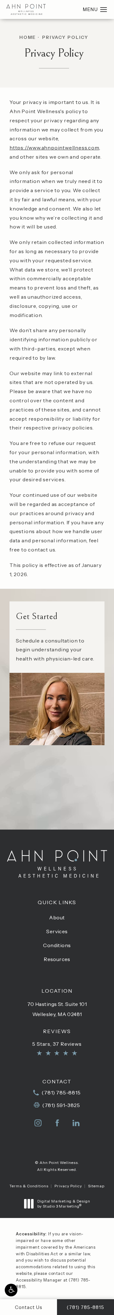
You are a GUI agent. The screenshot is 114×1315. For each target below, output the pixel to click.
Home (27, 37)
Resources (57, 959)
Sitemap (96, 1186)
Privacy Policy (65, 37)
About (57, 917)
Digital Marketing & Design (63, 1203)
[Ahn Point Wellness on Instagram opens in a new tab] (38, 1123)
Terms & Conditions (29, 1186)
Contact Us (57, 817)
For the (57, 786)
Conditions (57, 945)
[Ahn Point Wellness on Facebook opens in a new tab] (57, 1123)
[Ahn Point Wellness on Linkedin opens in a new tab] (76, 1123)
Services (56, 931)
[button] (11, 1290)
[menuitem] (38, 1123)
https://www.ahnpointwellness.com (54, 147)
